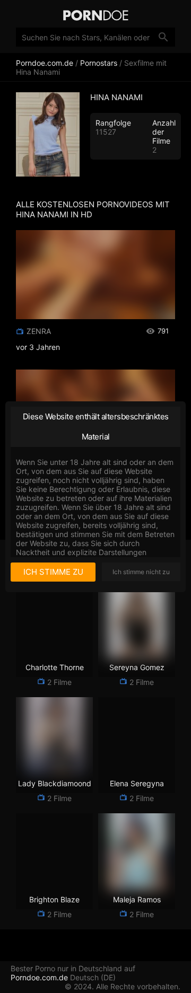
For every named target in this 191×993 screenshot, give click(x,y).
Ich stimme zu (53, 572)
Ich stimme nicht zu (141, 572)
